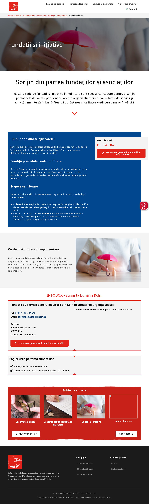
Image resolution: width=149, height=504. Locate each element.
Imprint (114, 463)
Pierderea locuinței (78, 3)
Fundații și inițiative (91, 421)
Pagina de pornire (55, 3)
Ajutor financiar (61, 15)
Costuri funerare (123, 421)
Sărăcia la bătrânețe (103, 3)
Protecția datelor (118, 469)
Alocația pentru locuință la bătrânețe (58, 423)
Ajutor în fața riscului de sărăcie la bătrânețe (39, 15)
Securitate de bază (26, 421)
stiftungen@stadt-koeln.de (32, 316)
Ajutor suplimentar (127, 3)
